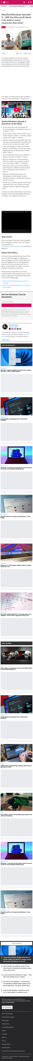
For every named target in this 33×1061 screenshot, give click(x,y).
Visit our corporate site (8, 1002)
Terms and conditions (7, 1013)
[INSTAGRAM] (12, 329)
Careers (4, 1030)
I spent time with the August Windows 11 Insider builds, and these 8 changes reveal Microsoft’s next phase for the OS (17, 959)
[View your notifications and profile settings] (24, 2)
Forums (4, 1041)
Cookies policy (5, 1024)
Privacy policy (5, 1020)
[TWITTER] (10, 329)
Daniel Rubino (11, 27)
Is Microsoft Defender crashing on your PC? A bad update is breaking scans (16, 991)
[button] (31, 2)
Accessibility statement (8, 1027)
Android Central (6, 1047)
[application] (16, 221)
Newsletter (28, 53)
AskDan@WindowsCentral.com (11, 246)
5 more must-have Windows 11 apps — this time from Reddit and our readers (17, 976)
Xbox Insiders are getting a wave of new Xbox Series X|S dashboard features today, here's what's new (17, 968)
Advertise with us (6, 1044)
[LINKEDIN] (15, 329)
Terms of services (20, 309)
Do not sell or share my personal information (13, 1051)
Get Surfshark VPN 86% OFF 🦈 (18, 6)
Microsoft (4, 10)
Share (5, 53)
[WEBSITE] (18, 329)
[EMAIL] (20, 329)
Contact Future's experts (8, 1017)
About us (4, 1037)
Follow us (20, 53)
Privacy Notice (21, 311)
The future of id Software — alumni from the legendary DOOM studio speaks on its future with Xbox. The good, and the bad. (17, 983)
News (3, 27)
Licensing (4, 1034)
